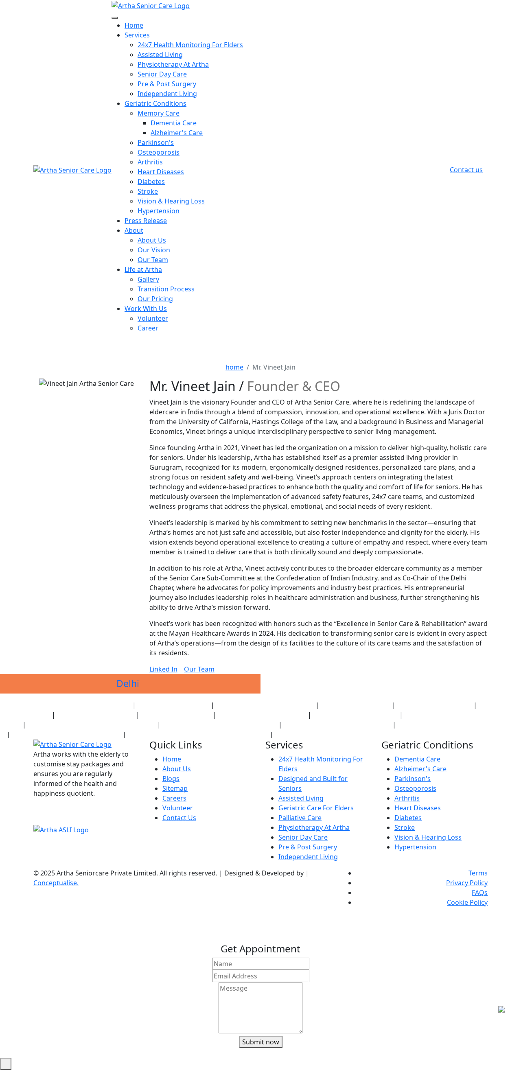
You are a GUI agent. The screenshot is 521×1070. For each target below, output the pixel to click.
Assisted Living (160, 54)
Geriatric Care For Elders (316, 807)
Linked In (163, 669)
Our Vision (154, 249)
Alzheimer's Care (177, 132)
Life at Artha (143, 269)
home (234, 367)
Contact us (466, 169)
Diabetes (151, 181)
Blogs (171, 778)
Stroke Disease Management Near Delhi (66, 734)
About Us (152, 240)
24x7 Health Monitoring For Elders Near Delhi (69, 705)
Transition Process (166, 288)
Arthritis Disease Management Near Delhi (219, 725)
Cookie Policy (467, 902)
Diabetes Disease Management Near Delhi (456, 725)
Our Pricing (155, 298)
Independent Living (167, 93)
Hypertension (159, 210)
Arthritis (150, 162)
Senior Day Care (162, 74)
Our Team (153, 259)
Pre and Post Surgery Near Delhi (262, 715)
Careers (174, 798)
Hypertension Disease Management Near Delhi (339, 734)
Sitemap (175, 788)
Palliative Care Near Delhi (176, 715)
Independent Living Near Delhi (355, 715)
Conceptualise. (56, 882)
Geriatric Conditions (155, 103)
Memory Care (159, 113)
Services (137, 35)
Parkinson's (156, 142)
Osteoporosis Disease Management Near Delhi (91, 725)
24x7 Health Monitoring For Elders (190, 44)
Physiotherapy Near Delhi (355, 705)
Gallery (148, 279)
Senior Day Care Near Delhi (434, 705)
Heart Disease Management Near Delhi (337, 725)
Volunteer (153, 318)
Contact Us (179, 817)
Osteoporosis (159, 152)
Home (134, 25)
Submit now (260, 1041)
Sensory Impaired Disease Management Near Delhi (198, 734)
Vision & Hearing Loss (171, 201)
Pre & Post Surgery (167, 83)
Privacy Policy (467, 882)
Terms (478, 873)
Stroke (148, 191)
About (134, 230)
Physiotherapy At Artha (173, 64)
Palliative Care (300, 817)
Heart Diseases (161, 171)
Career (148, 328)
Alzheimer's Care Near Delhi (95, 715)
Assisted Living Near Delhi (173, 705)
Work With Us (146, 308)
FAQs (480, 892)
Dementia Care (174, 122)
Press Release (146, 220)
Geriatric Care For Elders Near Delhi (265, 705)
